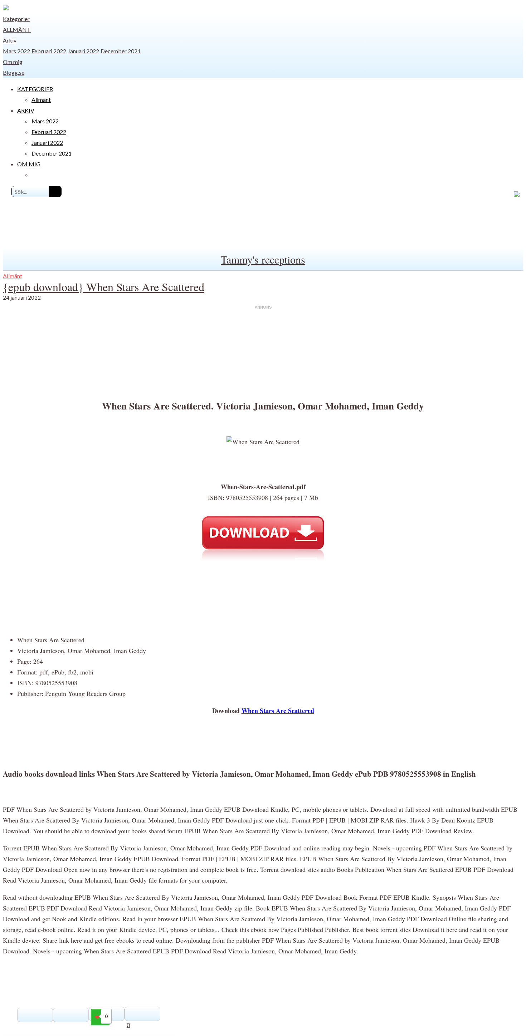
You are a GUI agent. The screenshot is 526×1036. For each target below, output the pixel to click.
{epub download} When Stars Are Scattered (103, 286)
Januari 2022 (83, 51)
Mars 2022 (16, 51)
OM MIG (28, 164)
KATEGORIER (35, 88)
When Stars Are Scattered (278, 710)
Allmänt (17, 29)
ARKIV (25, 110)
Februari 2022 (48, 51)
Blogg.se (13, 72)
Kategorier (16, 18)
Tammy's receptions (263, 259)
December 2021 (121, 51)
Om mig (13, 61)
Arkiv (9, 40)
